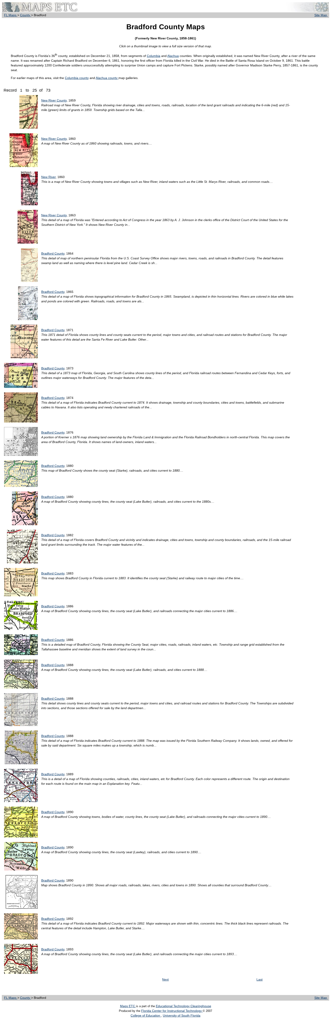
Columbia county (77, 78)
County (25, 15)
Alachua (173, 56)
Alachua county (107, 78)
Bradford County (52, 253)
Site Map (321, 15)
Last (259, 979)
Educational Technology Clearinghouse (183, 1006)
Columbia (153, 56)
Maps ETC (128, 1006)
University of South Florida (181, 1015)
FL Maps (10, 15)
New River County (54, 100)
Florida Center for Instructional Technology (172, 1011)
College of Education (146, 1015)
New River (48, 177)
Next (165, 979)
